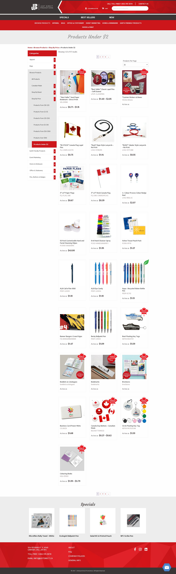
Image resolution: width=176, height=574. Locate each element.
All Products (36, 79)
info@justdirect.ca (43, 558)
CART (106, 8)
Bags (63, 23)
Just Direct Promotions (86, 571)
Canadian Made (37, 85)
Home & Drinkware (110, 23)
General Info (74, 560)
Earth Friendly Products (130, 23)
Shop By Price (54, 47)
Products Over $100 (40, 138)
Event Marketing (93, 23)
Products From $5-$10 (41, 125)
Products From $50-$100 (42, 131)
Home (30, 47)
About (71, 547)
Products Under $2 (41, 144)
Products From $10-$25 (41, 105)
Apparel (55, 23)
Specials (64, 17)
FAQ (70, 552)
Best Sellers (88, 17)
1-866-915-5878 (126, 4)
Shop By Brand (36, 92)
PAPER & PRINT (88, 27)
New (111, 17)
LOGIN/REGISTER (92, 8)
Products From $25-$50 (42, 118)
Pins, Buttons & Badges (37, 177)
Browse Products (42, 23)
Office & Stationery (75, 23)
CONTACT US (143, 4)
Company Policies (76, 556)
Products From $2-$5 (41, 112)
